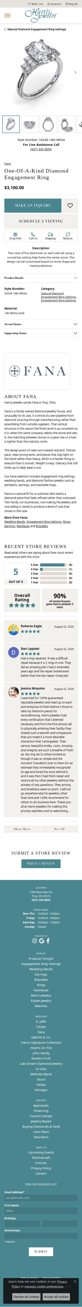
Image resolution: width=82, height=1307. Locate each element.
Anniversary (12, 1230)
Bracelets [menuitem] (41, 980)
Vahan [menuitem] (41, 1085)
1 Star (34, 582)
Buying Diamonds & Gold (41, 1126)
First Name (11, 1205)
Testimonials (41, 1158)
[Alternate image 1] (11, 124)
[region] (41, 72)
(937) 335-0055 (41, 149)
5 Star (34, 565)
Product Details (13, 278)
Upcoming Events (41, 1152)
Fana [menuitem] (41, 1032)
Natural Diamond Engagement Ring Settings (36, 29)
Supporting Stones (15, 333)
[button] (35, 3)
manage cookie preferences (43, 1286)
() (70, 565)
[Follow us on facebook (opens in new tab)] (48, 941)
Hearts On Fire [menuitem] (41, 1048)
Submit (41, 1251)
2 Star (34, 578)
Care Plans (41, 1132)
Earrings (9, 526)
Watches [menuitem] (41, 1006)
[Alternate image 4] (66, 124)
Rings (66, 522)
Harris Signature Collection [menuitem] (41, 1042)
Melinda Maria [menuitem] (41, 1074)
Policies (41, 1163)
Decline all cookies (26, 1296)
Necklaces (23, 526)
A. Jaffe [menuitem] (41, 1021)
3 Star (34, 573)
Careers (41, 1173)
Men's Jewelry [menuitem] (41, 995)
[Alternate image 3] (48, 124)
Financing (41, 1111)
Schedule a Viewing (41, 221)
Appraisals (41, 1105)
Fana (7, 163)
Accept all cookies (56, 1296)
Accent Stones (12, 324)
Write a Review (41, 863)
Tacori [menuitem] (41, 1079)
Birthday (10, 1218)
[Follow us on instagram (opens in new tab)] (34, 941)
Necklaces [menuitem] (41, 990)
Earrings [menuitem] (41, 974)
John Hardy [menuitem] (41, 1053)
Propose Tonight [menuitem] (41, 958)
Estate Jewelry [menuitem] (41, 1001)
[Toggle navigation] (7, 15)
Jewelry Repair (41, 1121)
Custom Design (41, 1116)
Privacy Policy (41, 1168)
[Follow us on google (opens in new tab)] (41, 941)
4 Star (34, 569)
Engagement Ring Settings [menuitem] (41, 964)
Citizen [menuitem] (41, 1027)
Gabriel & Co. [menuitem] (41, 1037)
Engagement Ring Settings (58, 300)
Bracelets (42, 526)
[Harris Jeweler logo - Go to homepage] (41, 15)
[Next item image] (75, 72)
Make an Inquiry (33, 205)
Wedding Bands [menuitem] (41, 969)
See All (59, 829)
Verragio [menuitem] (41, 1090)
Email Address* (14, 1192)
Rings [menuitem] (41, 985)
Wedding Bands (14, 522)
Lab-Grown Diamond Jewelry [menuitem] (41, 1063)
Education (41, 1137)
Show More (22, 829)
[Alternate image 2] (29, 124)
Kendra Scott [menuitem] (41, 1058)
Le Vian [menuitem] (41, 1069)
